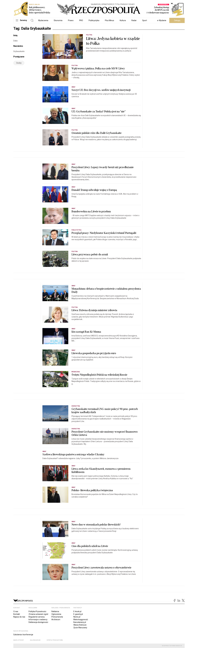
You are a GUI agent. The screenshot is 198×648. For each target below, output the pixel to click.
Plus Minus (109, 20)
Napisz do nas (19, 617)
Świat (73, 87)
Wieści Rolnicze (79, 625)
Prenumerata (57, 617)
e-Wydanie (161, 20)
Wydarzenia (43, 20)
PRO (81, 20)
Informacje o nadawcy (38, 619)
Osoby (19, 63)
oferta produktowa (55, 640)
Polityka (89, 35)
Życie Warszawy (80, 627)
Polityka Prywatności (37, 611)
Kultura (123, 20)
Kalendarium (35, 640)
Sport (144, 20)
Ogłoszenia (56, 614)
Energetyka (76, 406)
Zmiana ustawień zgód (38, 614)
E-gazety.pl (78, 614)
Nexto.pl (76, 617)
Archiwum (55, 619)
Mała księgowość (80, 619)
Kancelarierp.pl (79, 622)
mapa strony (18, 640)
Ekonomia (58, 20)
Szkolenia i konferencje (23, 634)
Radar (134, 20)
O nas (15, 611)
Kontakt (16, 614)
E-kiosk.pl (77, 611)
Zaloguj (177, 20)
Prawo (71, 20)
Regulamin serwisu (37, 617)
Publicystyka (94, 20)
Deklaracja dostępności (38, 622)
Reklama (55, 611)
